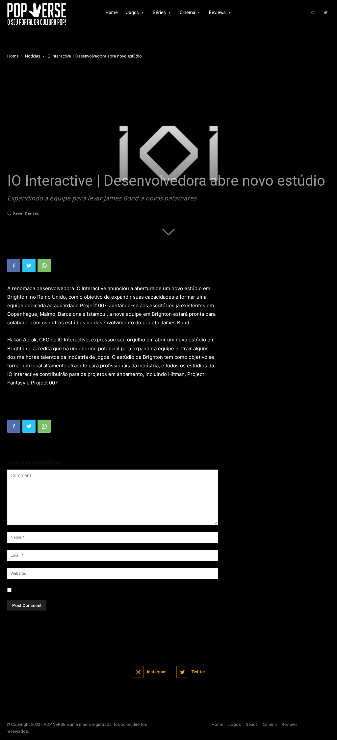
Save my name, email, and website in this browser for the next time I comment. (99, 590)
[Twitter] (325, 13)
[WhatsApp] (44, 265)
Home (13, 56)
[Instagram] (312, 13)
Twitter (198, 672)
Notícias (32, 56)
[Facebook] (13, 265)
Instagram (157, 672)
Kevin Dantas (26, 213)
